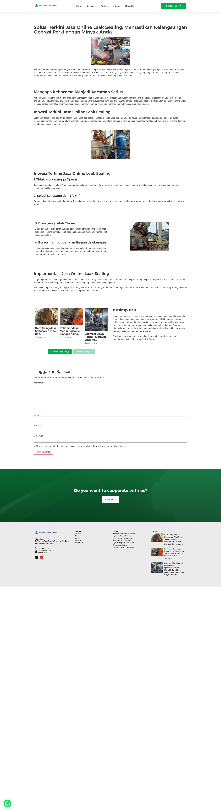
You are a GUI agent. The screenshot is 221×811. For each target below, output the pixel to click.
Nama (37, 415)
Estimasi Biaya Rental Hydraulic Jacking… (95, 336)
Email (37, 425)
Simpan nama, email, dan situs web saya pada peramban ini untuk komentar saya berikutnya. (81, 446)
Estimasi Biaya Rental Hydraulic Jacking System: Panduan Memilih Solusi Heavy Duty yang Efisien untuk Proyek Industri (174, 569)
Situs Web (38, 436)
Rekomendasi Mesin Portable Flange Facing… (70, 331)
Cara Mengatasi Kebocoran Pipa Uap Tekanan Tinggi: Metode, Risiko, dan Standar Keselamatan (173, 539)
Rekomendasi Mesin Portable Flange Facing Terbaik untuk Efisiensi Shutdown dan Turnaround (174, 553)
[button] (7, 803)
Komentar (39, 383)
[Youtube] (41, 557)
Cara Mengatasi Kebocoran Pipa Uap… (45, 331)
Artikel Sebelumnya (61, 352)
